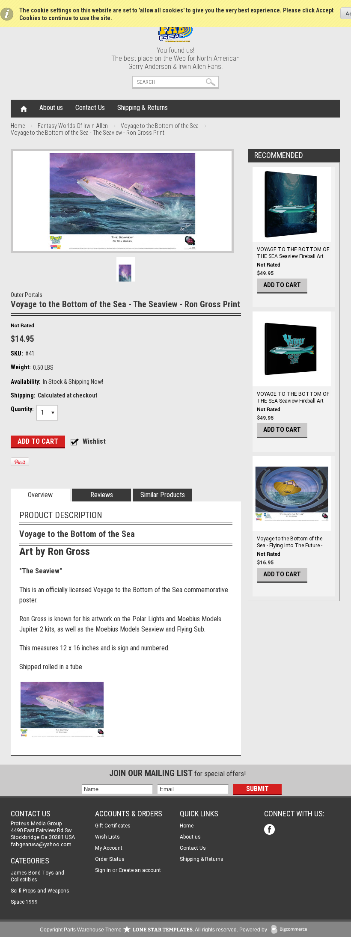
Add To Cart (282, 285)
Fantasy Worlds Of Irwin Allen (73, 125)
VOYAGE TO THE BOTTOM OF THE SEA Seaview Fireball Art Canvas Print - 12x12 (293, 256)
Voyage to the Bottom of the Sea (160, 125)
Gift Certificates (113, 826)
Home (24, 108)
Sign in (103, 870)
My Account (108, 848)
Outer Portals (26, 294)
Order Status (110, 859)
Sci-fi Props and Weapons (40, 891)
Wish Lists (107, 837)
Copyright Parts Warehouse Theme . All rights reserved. (139, 930)
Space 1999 (24, 902)
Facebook (270, 830)
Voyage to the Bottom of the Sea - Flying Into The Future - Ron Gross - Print (289, 545)
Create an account (140, 870)
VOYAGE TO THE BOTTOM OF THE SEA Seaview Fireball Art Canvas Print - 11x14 (293, 401)
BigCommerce (291, 930)
